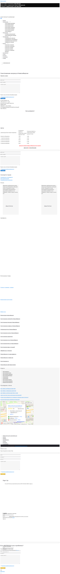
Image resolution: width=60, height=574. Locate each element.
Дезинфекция (5, 36)
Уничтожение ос (8, 31)
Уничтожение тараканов (10, 27)
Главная (4, 20)
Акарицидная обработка (7, 382)
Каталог (4, 43)
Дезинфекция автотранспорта (11, 40)
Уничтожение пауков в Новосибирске (9, 322)
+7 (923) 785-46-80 (17, 3)
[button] (30, 124)
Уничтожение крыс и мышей (10, 35)
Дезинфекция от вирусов (10, 38)
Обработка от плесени (9, 42)
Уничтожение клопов (9, 25)
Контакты (5, 55)
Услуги (4, 437)
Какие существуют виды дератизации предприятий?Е (11, 395)
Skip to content (3, 1)
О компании (5, 443)
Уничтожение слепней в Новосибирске (10, 318)
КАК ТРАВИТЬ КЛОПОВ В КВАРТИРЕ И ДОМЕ (9, 393)
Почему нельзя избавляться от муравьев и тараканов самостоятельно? (14, 397)
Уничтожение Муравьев (7, 375)
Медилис (7, 51)
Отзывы (4, 58)
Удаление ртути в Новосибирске (8, 329)
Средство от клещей (9, 47)
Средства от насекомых (9, 46)
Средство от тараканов (9, 50)
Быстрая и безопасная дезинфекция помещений (9, 399)
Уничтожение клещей (9, 24)
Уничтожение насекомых (10, 23)
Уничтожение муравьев (9, 28)
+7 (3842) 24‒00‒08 (9, 6)
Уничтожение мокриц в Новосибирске (10, 326)
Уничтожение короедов (6, 336)
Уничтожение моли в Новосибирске (9, 333)
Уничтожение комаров (7, 379)
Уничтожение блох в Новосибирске (9, 343)
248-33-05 (26, 147)
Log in (13, 517)
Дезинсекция (5, 21)
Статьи (4, 54)
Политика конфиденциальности (8, 169)
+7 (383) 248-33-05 (21, 5)
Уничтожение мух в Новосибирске (9, 340)
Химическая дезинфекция (7, 315)
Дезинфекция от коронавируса (11, 39)
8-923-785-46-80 (33, 147)
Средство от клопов (9, 48)
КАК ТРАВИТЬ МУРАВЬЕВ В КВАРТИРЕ (8, 388)
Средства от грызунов (9, 44)
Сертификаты (5, 52)
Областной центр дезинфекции (10, 435)
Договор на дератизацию (10, 34)
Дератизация (5, 32)
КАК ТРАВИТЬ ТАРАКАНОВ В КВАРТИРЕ (8, 390)
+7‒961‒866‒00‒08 (17, 6)
